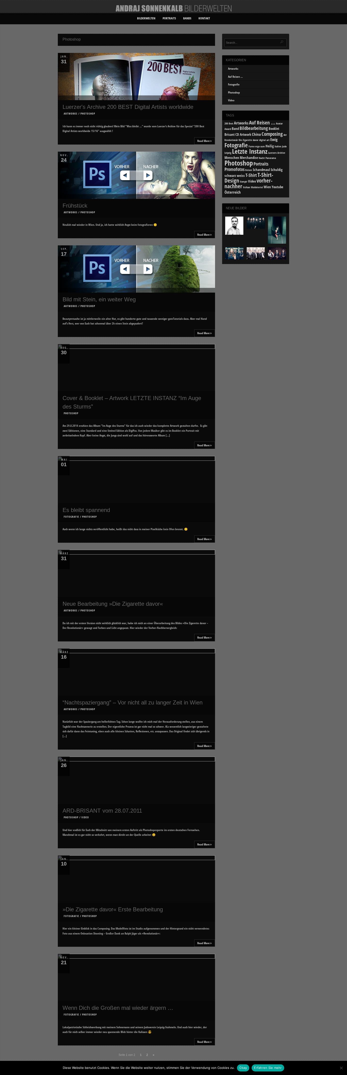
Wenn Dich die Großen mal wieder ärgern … (118, 1008)
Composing (272, 133)
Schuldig (277, 169)
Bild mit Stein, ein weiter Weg (99, 299)
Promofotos (234, 169)
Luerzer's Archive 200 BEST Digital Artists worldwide (128, 107)
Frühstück (75, 205)
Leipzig (227, 152)
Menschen (231, 157)
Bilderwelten (146, 18)
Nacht (262, 158)
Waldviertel (257, 187)
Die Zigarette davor (248, 140)
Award (227, 129)
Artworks (70, 113)
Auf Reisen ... (262, 122)
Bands (187, 18)
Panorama (271, 158)
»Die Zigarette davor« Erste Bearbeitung (113, 909)
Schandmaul (261, 169)
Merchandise (249, 157)
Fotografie (71, 516)
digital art (264, 140)
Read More (204, 140)
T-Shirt (251, 175)
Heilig (270, 146)
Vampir (243, 181)
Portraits (169, 18)
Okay (243, 1068)
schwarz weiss (234, 175)
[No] (341, 1068)
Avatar (279, 123)
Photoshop (87, 113)
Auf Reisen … (235, 77)
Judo (284, 146)
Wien (267, 186)
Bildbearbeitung (254, 128)
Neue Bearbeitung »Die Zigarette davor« (113, 604)
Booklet (274, 128)
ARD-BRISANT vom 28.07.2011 (102, 810)
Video (85, 817)
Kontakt (204, 18)
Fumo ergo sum (257, 146)
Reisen (248, 170)
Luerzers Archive (276, 152)
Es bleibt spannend (86, 510)
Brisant (229, 134)
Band (235, 128)
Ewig (274, 139)
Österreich (232, 192)
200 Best (228, 123)
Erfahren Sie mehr (268, 1068)
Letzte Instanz (249, 151)
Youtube (277, 186)
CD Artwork (243, 134)
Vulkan (246, 187)
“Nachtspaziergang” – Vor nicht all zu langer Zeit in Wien (133, 702)
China (256, 134)
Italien (278, 146)
